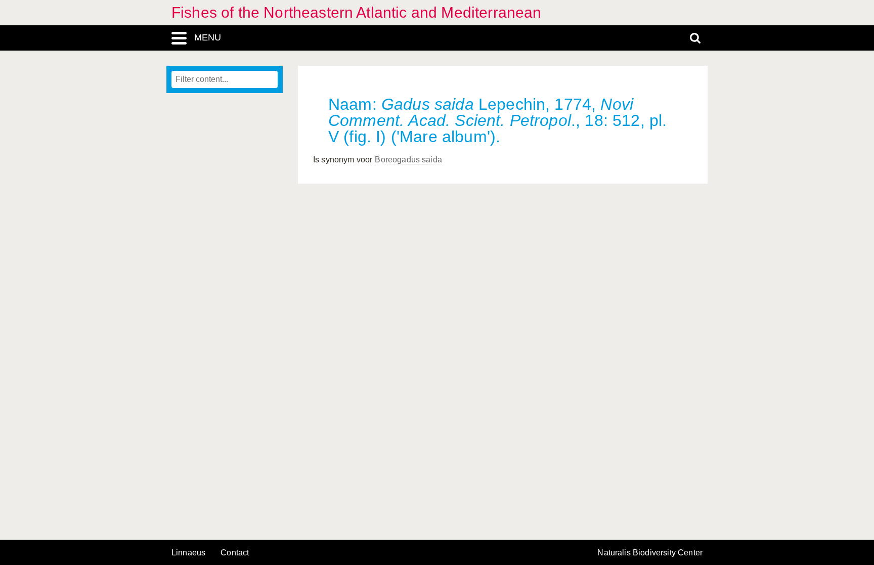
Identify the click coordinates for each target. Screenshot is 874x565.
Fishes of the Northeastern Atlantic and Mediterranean (356, 12)
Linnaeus (188, 553)
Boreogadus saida (408, 159)
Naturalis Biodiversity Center (650, 553)
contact (235, 552)
